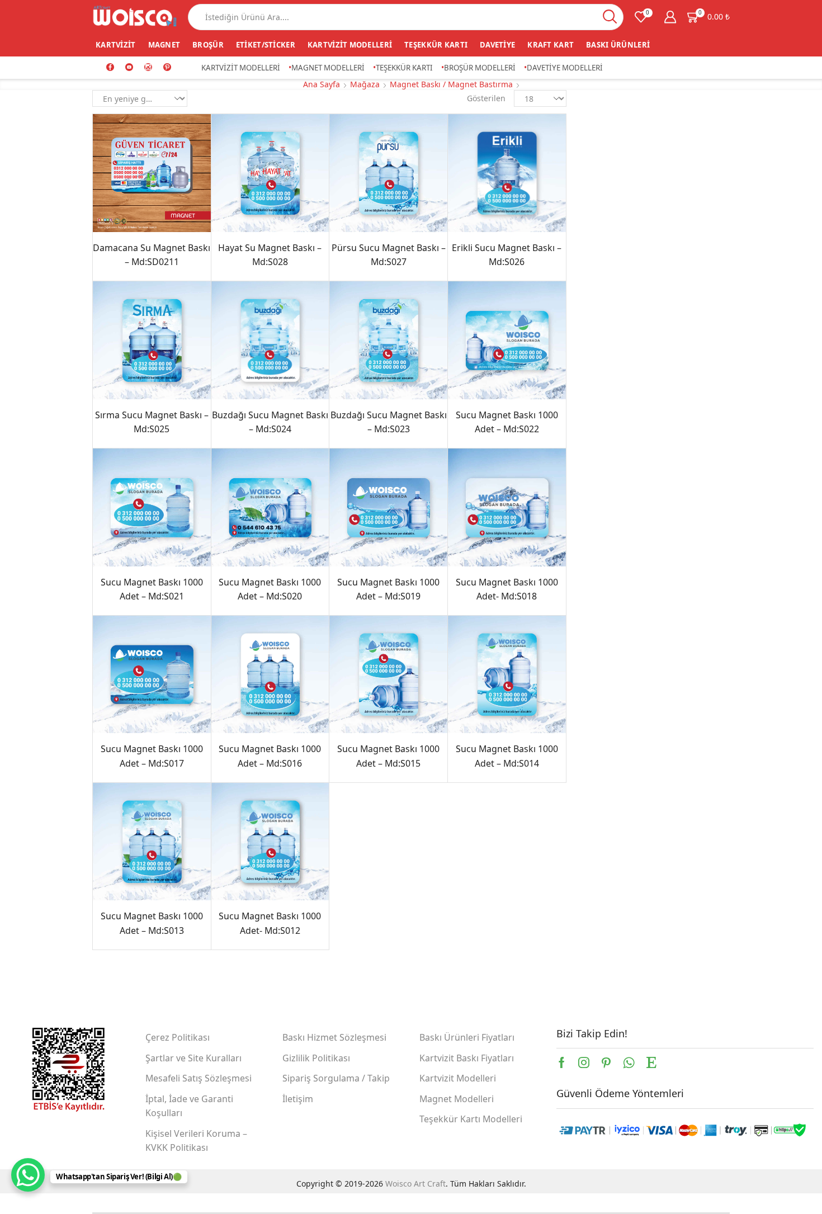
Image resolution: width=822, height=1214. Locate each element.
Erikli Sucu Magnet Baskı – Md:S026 (506, 255)
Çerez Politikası (177, 1037)
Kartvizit (116, 45)
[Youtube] (129, 67)
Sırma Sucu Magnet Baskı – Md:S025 (152, 422)
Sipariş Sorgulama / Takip (336, 1078)
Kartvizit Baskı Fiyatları (466, 1058)
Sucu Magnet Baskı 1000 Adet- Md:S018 (507, 589)
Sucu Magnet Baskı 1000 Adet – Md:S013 (152, 923)
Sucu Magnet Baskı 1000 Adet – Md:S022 (507, 422)
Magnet (164, 45)
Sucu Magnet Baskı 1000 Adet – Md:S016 (270, 756)
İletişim (297, 1099)
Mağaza (365, 84)
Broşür (208, 45)
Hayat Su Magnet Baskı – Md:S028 (270, 255)
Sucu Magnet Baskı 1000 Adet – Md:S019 (388, 589)
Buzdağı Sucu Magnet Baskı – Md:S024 (270, 422)
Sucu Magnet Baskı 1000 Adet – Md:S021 (152, 589)
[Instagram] (148, 67)
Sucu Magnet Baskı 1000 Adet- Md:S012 (270, 923)
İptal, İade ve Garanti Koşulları (189, 1106)
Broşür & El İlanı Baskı (630, 197)
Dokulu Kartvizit (618, 231)
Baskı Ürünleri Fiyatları (466, 1037)
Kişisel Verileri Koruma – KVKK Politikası (196, 1140)
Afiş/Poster (609, 145)
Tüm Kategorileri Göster (634, 127)
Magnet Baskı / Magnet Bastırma (451, 84)
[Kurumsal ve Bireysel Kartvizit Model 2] (602, 326)
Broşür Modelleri (480, 68)
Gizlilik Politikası (316, 1058)
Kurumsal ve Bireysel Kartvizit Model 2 (672, 312)
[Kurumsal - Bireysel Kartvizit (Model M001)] (602, 426)
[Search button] (610, 17)
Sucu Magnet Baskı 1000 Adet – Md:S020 (270, 589)
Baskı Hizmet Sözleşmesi (334, 1037)
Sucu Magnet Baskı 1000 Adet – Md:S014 (507, 756)
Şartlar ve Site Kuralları (193, 1058)
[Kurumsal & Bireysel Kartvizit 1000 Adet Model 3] (602, 376)
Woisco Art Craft (415, 1183)
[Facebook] (110, 67)
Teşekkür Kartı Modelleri (470, 1119)
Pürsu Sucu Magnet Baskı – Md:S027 (389, 255)
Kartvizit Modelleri (350, 45)
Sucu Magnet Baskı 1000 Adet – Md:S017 (152, 756)
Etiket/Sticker (265, 45)
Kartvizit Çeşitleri (621, 249)
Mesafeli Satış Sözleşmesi (198, 1078)
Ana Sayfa (321, 84)
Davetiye (497, 45)
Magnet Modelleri (328, 68)
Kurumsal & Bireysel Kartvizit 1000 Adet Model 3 (672, 363)
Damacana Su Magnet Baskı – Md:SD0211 (151, 255)
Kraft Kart (550, 45)
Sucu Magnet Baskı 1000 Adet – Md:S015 (388, 756)
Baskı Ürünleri (618, 45)
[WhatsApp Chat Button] (28, 1175)
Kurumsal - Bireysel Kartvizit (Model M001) (672, 413)
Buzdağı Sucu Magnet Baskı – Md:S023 (388, 422)
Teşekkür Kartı (435, 45)
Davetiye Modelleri (565, 68)
